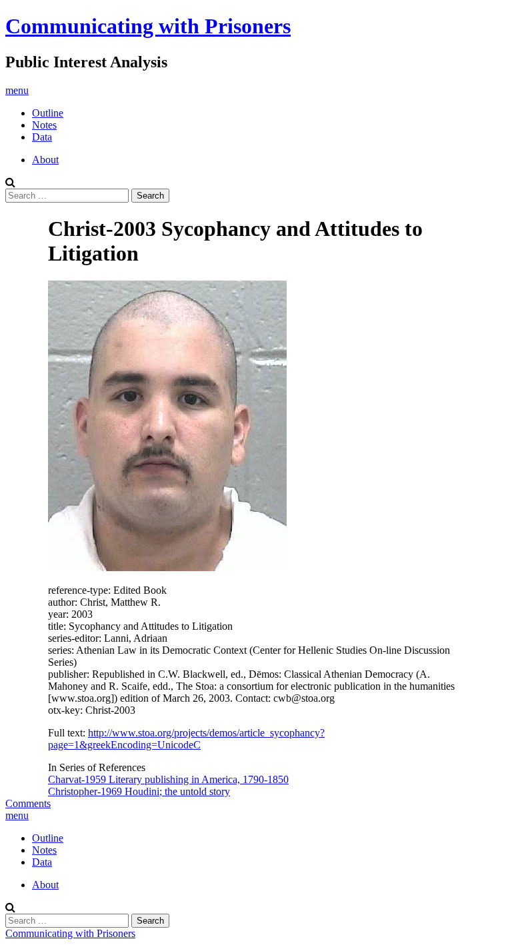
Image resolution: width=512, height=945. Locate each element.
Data (42, 137)
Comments (28, 803)
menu (17, 90)
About (45, 159)
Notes (44, 125)
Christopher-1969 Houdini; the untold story (139, 791)
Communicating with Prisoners (148, 26)
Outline (47, 113)
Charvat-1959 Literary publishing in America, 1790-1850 (168, 779)
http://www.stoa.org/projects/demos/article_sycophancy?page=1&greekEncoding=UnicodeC (186, 738)
